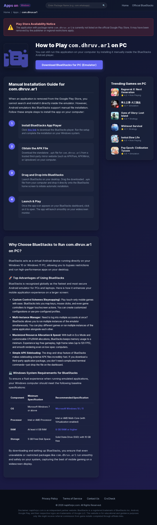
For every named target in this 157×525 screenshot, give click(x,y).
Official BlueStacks (142, 5)
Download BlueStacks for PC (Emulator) (69, 65)
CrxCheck (109, 498)
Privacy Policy (50, 498)
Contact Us (93, 498)
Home (125, 5)
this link (32, 129)
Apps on (16, 5)
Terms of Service (72, 498)
